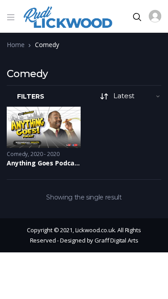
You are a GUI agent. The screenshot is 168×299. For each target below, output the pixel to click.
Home (15, 44)
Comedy (17, 154)
